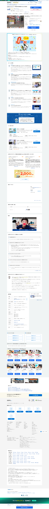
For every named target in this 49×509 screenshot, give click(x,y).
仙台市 (26, 452)
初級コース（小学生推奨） (20, 128)
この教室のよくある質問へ (44, 431)
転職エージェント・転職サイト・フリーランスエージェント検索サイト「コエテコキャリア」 (28, 439)
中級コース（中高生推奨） (20, 140)
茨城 (13, 453)
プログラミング (8, 427)
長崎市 (22, 462)
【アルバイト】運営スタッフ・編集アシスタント (11, 437)
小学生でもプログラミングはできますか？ (15, 265)
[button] (23, 21)
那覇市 (15, 463)
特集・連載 (8, 424)
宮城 (24, 452)
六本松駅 (15, 301)
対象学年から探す (17, 424)
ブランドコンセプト (34, 429)
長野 (31, 456)
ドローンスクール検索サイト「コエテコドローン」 (24, 438)
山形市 (33, 452)
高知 (24, 459)
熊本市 (25, 462)
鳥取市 (15, 461)
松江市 (18, 461)
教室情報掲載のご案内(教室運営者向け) (33, 1)
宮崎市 (33, 462)
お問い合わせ (25, 424)
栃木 (17, 453)
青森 (17, 452)
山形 (32, 452)
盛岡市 (22, 452)
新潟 (13, 456)
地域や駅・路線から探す (18, 423)
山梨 (28, 456)
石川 (20, 456)
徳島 (13, 459)
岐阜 (13, 455)
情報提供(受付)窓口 (25, 427)
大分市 (29, 462)
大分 (28, 462)
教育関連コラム (8, 430)
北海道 (13, 452)
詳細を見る (37, 129)
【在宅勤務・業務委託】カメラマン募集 (10, 439)
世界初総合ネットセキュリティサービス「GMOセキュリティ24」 (12, 492)
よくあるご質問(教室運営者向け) (39, 1)
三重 (24, 455)
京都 (17, 458)
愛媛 (20, 459)
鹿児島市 (37, 462)
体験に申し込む (10, 360)
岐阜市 (15, 455)
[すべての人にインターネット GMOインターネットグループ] (44, 0)
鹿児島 (35, 462)
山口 (28, 461)
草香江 (34, 20)
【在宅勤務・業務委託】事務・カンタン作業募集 (11, 440)
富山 (17, 456)
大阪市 (22, 458)
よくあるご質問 (25, 423)
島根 (17, 461)
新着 (7, 426)
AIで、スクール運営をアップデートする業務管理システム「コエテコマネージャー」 (27, 441)
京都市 (18, 458)
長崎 (20, 462)
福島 (35, 452)
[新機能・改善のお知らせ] (28, 2)
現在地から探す (17, 427)
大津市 (15, 458)
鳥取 (13, 461)
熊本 (24, 462)
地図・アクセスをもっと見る (37, 200)
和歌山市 (34, 458)
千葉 (29, 453)
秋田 (28, 452)
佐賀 (17, 462)
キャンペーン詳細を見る (24, 179)
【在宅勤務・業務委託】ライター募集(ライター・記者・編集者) (12, 438)
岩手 (21, 452)
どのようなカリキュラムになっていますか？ (15, 253)
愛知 (20, 455)
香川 (17, 459)
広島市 (25, 461)
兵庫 (24, 458)
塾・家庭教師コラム (9, 428)
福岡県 (30, 20)
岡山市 (22, 461)
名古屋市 (22, 455)
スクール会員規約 (33, 424)
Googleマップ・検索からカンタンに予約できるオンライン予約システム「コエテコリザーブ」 (28, 442)
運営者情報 (25, 428)
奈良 (28, 458)
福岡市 (15, 462)
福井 (24, 456)
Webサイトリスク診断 (23, 492)
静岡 (17, 455)
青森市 (19, 452)
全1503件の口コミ (17, 8)
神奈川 (36, 453)
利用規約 (33, 423)
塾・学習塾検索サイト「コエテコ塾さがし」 (24, 440)
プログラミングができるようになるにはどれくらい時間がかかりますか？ (19, 259)
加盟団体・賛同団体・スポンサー (35, 428)
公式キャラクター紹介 (34, 430)
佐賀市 (18, 462)
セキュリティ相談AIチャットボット (28, 492)
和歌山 (32, 458)
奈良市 (29, 458)
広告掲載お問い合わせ (26, 426)
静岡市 (18, 455)
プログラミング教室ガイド (9, 423)
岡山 (20, 461)
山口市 (29, 461)
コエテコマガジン (8, 425)
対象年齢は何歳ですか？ (13, 237)
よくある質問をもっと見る (37, 270)
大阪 (20, 458)
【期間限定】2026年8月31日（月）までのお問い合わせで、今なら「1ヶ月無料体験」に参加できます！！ (24, 34)
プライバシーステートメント (34, 426)
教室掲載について (25, 425)
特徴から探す (17, 426)
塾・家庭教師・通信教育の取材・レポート (11, 429)
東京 (32, 453)
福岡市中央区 (32, 20)
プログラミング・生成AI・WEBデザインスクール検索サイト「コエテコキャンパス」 (27, 437)
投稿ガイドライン (33, 427)
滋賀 (13, 458)
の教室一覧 (15, 335)
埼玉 (24, 453)
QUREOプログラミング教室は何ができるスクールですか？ (17, 242)
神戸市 (25, 458)
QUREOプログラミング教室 (17, 320)
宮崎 (31, 462)
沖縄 (13, 463)
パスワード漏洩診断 (19, 492)
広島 (24, 461)
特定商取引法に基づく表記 (34, 425)
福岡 (13, 462)
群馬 (21, 453)
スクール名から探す (18, 425)
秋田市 (30, 452)
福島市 (37, 452)
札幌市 (15, 452)
